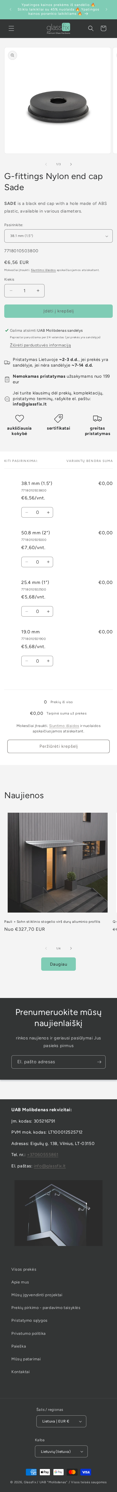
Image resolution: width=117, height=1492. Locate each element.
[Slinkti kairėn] (46, 164)
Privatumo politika (28, 1333)
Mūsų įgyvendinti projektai (36, 1295)
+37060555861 (42, 1154)
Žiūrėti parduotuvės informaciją (40, 345)
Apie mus (20, 1282)
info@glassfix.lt (50, 1166)
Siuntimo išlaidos (43, 270)
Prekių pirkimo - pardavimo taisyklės (46, 1307)
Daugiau (58, 964)
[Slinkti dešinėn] (71, 164)
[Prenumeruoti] (99, 1062)
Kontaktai (20, 1371)
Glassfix (30, 1482)
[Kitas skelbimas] (106, 9)
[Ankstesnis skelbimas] (10, 9)
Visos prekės (23, 1269)
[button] (11, 28)
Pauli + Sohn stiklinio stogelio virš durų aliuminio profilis (52, 922)
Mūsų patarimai (26, 1359)
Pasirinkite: (13, 225)
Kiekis (9, 279)
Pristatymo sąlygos (29, 1320)
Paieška (18, 1346)
